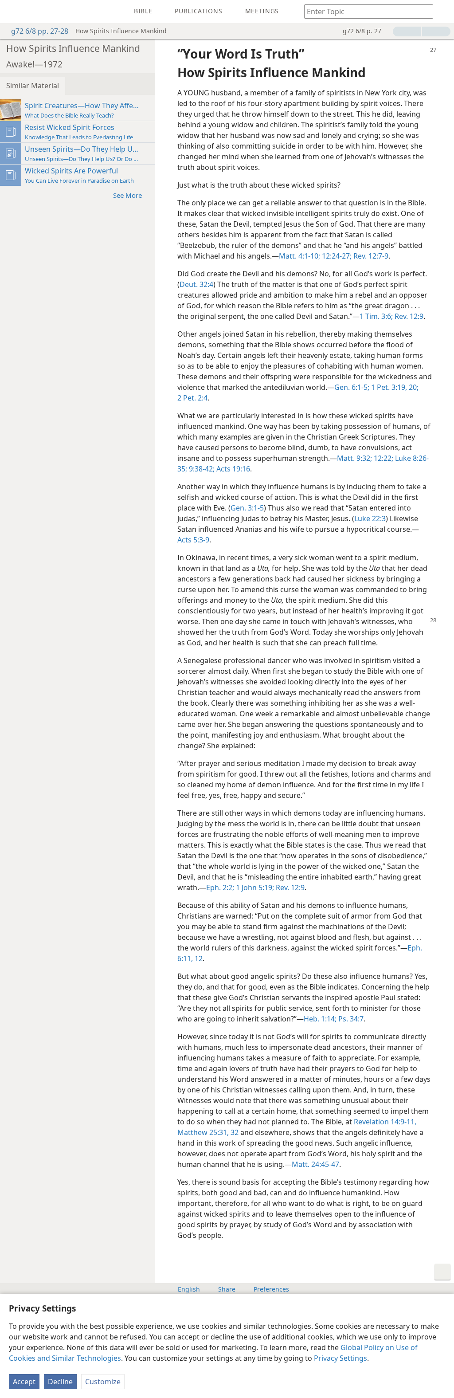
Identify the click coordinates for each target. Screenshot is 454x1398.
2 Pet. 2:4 (192, 398)
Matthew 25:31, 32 (208, 1132)
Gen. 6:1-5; (351, 387)
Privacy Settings (340, 1358)
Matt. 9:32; (354, 458)
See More (127, 195)
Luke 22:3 (370, 518)
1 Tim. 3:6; (376, 316)
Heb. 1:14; (320, 1019)
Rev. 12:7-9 (370, 256)
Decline (60, 1381)
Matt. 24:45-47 (315, 1164)
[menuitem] (13, 11)
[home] (13, 11)
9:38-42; (201, 469)
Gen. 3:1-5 (247, 508)
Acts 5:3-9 (193, 540)
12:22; (382, 458)
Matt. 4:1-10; (299, 256)
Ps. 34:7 (350, 1019)
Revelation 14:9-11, (385, 1122)
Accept (24, 1381)
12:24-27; (336, 256)
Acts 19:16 (232, 469)
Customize (103, 1381)
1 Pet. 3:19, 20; (394, 387)
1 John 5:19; (254, 887)
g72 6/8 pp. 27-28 (39, 31)
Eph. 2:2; (220, 887)
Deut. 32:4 (196, 284)
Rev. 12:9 (408, 316)
